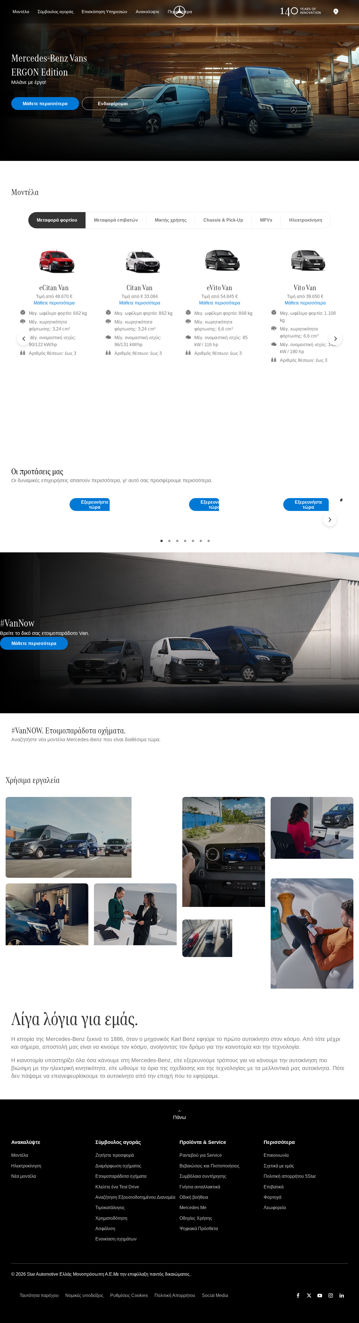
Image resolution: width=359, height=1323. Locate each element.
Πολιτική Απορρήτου (175, 1295)
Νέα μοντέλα (23, 1176)
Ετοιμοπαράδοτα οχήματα (120, 1176)
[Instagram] (330, 1295)
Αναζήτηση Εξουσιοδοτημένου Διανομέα (135, 1197)
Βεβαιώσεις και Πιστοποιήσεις (210, 1166)
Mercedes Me (193, 1207)
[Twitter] (309, 1295)
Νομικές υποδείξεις (84, 1295)
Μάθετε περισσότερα (54, 303)
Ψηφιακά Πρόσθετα (199, 1228)
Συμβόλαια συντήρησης (203, 1176)
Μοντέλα (19, 1155)
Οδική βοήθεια (194, 1197)
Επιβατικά (274, 1186)
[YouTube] (319, 1295)
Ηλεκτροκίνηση (26, 1166)
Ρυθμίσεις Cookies (129, 1295)
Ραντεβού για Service (201, 1155)
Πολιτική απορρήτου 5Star (290, 1176)
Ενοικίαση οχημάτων (116, 1239)
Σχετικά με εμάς (279, 1166)
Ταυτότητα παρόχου (39, 1295)
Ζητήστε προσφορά (114, 1155)
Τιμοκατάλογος (110, 1207)
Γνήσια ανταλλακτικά (200, 1186)
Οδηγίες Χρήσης (196, 1218)
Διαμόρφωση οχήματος (118, 1166)
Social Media (215, 1295)
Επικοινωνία (276, 1155)
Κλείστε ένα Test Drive (117, 1186)
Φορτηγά (272, 1197)
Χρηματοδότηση (111, 1218)
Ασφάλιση (105, 1228)
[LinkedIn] (341, 1295)
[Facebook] (298, 1295)
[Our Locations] (335, 11)
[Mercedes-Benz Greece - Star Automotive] (179, 11)
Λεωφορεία (275, 1207)
